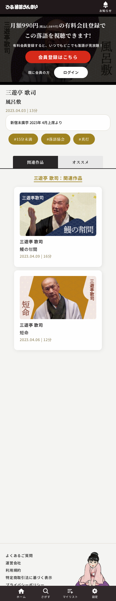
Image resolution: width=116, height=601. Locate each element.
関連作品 (35, 162)
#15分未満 (23, 139)
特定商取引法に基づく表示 (29, 577)
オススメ (80, 162)
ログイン (71, 72)
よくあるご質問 (19, 555)
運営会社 (13, 562)
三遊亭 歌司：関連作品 (58, 178)
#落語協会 (56, 139)
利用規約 (13, 570)
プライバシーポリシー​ (25, 584)
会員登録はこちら (58, 57)
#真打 (84, 139)
